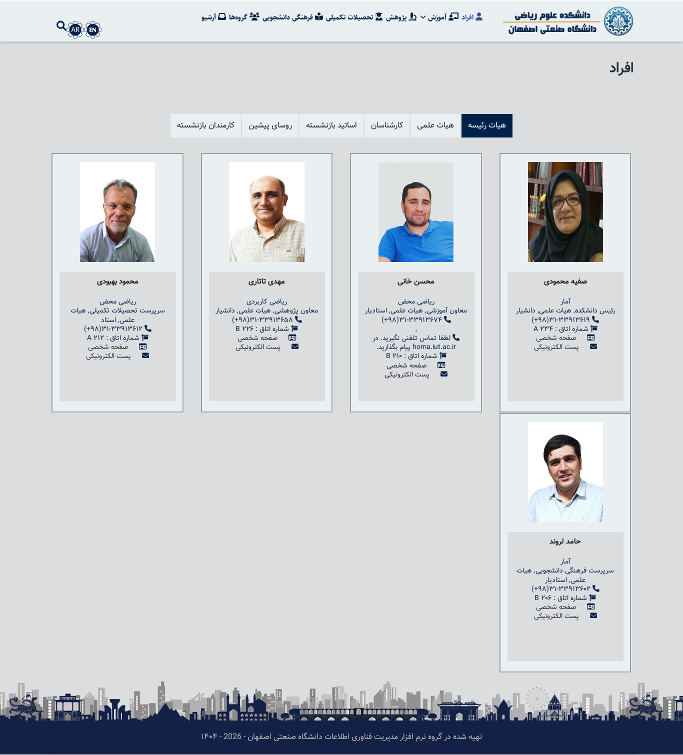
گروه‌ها (239, 17)
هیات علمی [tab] (435, 126)
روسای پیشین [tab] (270, 126)
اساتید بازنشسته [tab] (331, 126)
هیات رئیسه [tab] (487, 126)
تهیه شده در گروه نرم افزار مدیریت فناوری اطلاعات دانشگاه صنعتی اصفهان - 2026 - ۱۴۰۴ (341, 737)
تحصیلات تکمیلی (350, 17)
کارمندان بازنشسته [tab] (205, 126)
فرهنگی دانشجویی (288, 17)
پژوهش (397, 17)
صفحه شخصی (556, 338)
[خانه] (566, 21)
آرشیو (210, 17)
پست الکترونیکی (556, 347)
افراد (469, 17)
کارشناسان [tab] (387, 126)
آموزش (437, 17)
